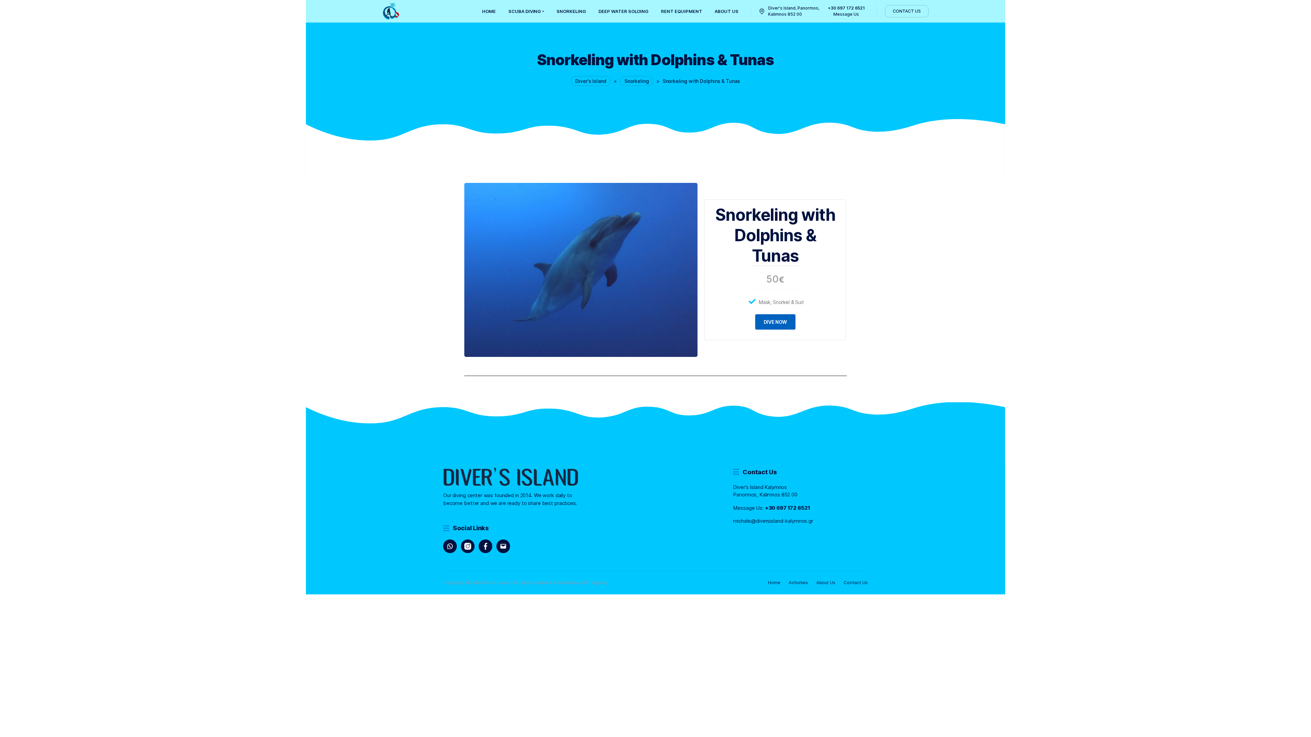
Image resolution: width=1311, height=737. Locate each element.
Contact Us (856, 582)
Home (774, 582)
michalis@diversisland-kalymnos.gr (773, 521)
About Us (826, 582)
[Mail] (503, 546)
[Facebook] (485, 546)
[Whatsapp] (450, 546)
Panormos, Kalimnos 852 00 (765, 494)
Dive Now (775, 322)
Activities (798, 582)
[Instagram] (468, 546)
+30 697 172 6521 (787, 508)
